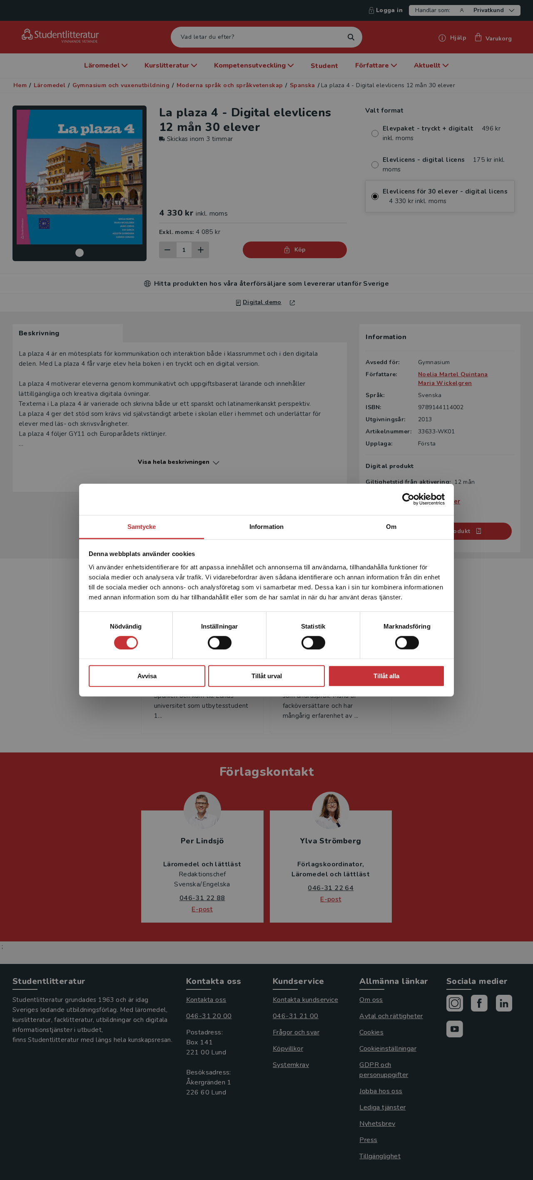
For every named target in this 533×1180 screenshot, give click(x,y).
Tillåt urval (267, 675)
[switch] (220, 642)
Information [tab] (266, 526)
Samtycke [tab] (141, 526)
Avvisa (147, 675)
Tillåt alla (386, 675)
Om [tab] (391, 526)
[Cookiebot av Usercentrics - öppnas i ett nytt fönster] (408, 499)
